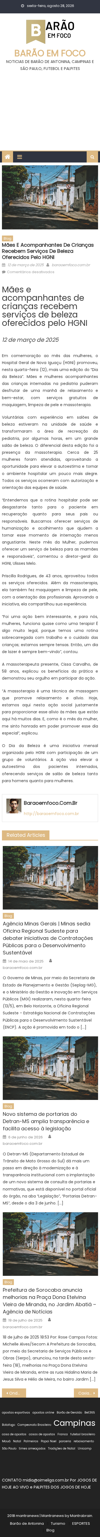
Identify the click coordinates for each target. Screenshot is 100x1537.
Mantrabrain (81, 1515)
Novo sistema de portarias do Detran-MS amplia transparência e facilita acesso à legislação (46, 1121)
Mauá (6, 1441)
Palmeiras (31, 1441)
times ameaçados (32, 1448)
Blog (7, 238)
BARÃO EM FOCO (50, 53)
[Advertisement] (50, 108)
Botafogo (8, 1425)
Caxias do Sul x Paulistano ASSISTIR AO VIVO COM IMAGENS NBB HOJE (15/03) (88, 1393)
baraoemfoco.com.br (71, 265)
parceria (65, 1441)
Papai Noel (48, 1441)
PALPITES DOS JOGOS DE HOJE (62, 1487)
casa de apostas (14, 1434)
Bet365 (89, 1412)
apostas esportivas (16, 1412)
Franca (63, 1434)
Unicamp (84, 1448)
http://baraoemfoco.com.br (51, 813)
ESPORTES (81, 1523)
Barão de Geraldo (69, 1412)
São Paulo (9, 1448)
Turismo (58, 1523)
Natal (17, 1441)
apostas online (43, 1412)
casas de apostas (42, 1434)
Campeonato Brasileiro (34, 1425)
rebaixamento (84, 1441)
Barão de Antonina (27, 1523)
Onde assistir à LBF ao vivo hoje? (17, 1393)
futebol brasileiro (82, 1434)
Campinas (75, 1423)
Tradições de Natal (61, 1448)
